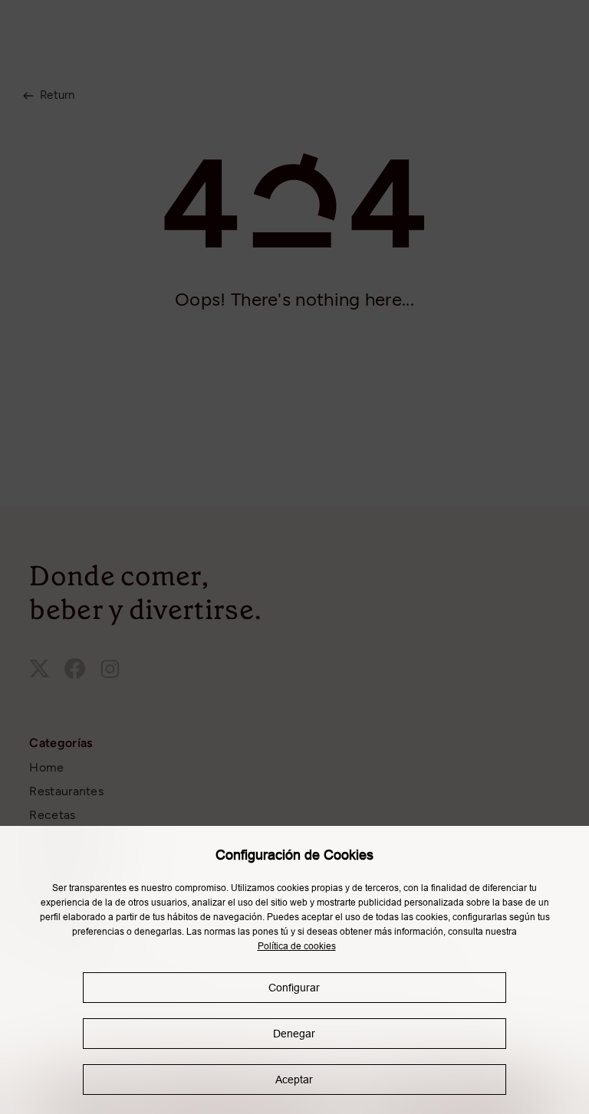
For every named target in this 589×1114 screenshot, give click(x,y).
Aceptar (294, 1079)
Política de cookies (297, 946)
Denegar (294, 1033)
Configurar (294, 987)
